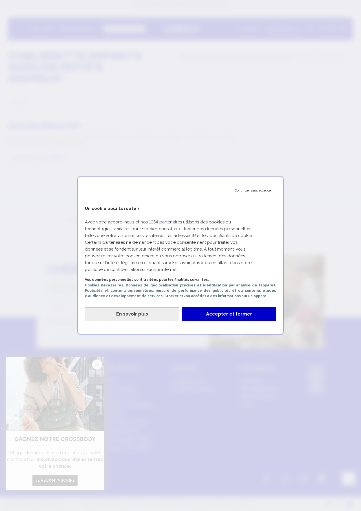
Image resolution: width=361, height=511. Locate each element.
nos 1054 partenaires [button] (161, 222)
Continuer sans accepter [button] (255, 190)
